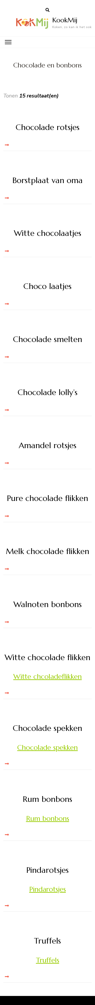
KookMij (64, 20)
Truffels (47, 941)
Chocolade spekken (47, 728)
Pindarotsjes (47, 870)
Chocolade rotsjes (48, 127)
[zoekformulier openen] (47, 10)
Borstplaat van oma (47, 180)
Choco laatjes (47, 286)
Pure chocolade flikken (47, 498)
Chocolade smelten (47, 339)
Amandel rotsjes (47, 445)
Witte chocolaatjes (47, 233)
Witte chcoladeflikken (47, 676)
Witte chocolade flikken (47, 657)
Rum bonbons (47, 799)
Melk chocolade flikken (47, 551)
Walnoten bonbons (47, 604)
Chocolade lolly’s (48, 392)
